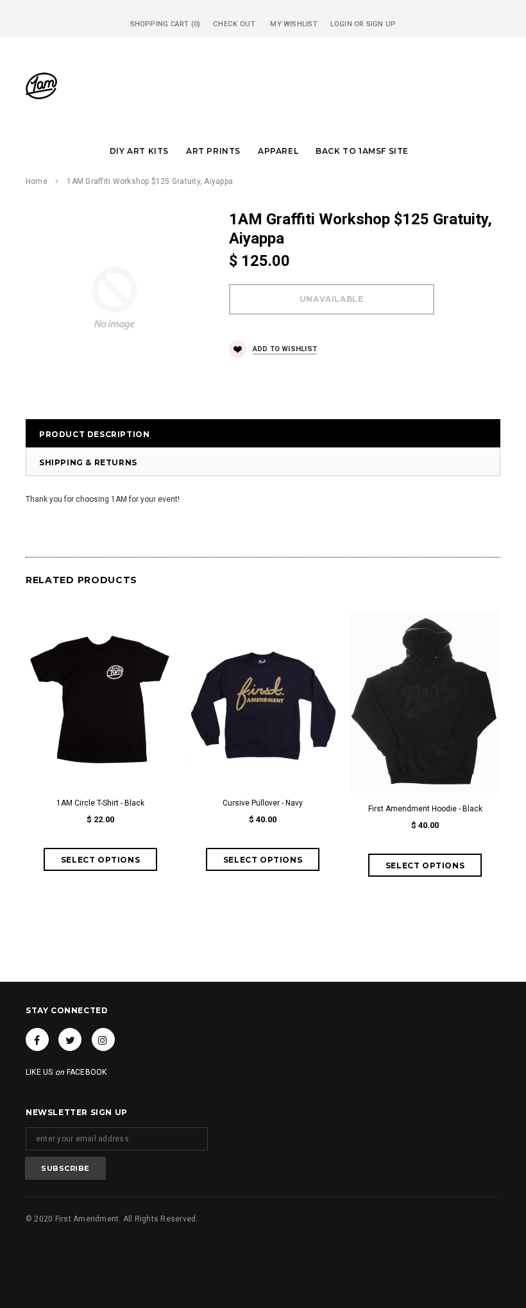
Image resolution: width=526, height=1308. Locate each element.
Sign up (381, 24)
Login (341, 24)
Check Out (234, 24)
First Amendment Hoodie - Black (425, 808)
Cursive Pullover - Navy (263, 803)
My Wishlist (293, 24)
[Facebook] (37, 1039)
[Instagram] (103, 1039)
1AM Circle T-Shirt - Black (100, 803)
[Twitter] (69, 1039)
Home (36, 181)
